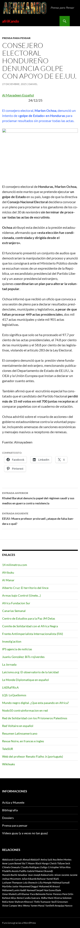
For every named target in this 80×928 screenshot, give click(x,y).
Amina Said (46, 859)
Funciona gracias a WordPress (19, 922)
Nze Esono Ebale (52, 890)
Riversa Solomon (62, 897)
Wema (26, 905)
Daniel (33, 84)
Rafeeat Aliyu (9, 897)
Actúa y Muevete (13, 802)
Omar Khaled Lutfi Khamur (15, 894)
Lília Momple (45, 882)
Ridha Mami (47, 897)
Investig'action (11, 641)
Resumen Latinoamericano (19, 733)
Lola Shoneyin (30, 882)
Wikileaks (8, 764)
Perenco (57, 894)
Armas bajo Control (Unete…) (21, 595)
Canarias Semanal (14, 611)
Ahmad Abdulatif (31, 859)
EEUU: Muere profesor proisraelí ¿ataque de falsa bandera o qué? (38, 518)
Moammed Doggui (28, 886)
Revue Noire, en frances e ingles (23, 741)
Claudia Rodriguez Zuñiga (34, 867)
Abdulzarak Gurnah (12, 859)
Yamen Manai (38, 905)
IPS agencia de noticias (17, 649)
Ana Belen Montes (62, 859)
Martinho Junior (10, 886)
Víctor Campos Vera (12, 905)
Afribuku (8, 572)
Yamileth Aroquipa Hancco (58, 905)
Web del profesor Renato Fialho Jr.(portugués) (32, 756)
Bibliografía (10, 810)
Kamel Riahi (53, 878)
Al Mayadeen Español (18, 95)
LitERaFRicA (10, 687)
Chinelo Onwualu (11, 867)
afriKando (10, 21)
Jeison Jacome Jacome (65, 874)
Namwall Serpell (35, 890)
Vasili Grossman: (59, 901)
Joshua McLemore (11, 878)
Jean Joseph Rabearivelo (41, 874)
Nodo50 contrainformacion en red (25, 710)
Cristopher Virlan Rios (59, 867)
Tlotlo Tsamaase (42, 901)
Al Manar (8, 580)
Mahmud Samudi (61, 882)
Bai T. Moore (28, 863)
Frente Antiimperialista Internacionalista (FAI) (32, 634)
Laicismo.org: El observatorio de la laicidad (30, 672)
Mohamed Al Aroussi (49, 886)
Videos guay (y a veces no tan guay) (25, 833)
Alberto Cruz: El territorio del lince (25, 588)
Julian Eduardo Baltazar (34, 878)
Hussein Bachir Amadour (14, 874)
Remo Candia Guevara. (29, 897)
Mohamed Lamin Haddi (14, 890)
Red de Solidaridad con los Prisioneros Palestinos (34, 718)
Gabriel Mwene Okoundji (40, 871)
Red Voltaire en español (17, 726)
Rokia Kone (8, 901)
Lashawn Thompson (12, 882)
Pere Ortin (67, 894)
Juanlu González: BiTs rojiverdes (23, 657)
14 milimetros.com (14, 565)
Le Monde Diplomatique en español (25, 680)
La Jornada (9, 664)
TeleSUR (7, 749)
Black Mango (42, 863)
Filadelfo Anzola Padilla (14, 871)
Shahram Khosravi (24, 901)
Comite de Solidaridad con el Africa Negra (30, 626)
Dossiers (8, 818)
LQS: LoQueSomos (14, 695)
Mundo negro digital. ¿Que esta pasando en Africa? (35, 703)
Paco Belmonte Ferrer (41, 894)
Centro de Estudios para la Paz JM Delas (28, 618)
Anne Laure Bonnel (12, 863)
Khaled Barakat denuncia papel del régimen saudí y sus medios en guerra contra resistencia (38, 498)
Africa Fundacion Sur (16, 603)
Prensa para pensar (16, 38)
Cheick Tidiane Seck (59, 863)
